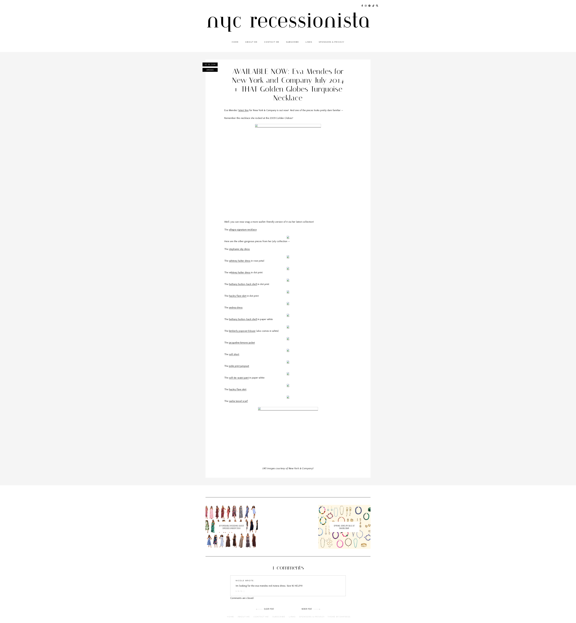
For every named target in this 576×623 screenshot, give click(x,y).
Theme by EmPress (339, 617)
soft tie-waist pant (239, 377)
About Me (251, 42)
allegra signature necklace (243, 229)
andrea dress (236, 307)
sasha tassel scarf (238, 401)
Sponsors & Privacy (331, 42)
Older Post (269, 609)
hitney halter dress (240, 272)
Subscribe (292, 42)
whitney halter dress (239, 260)
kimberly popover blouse (242, 331)
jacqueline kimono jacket (242, 342)
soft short (234, 354)
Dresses (210, 70)
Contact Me (271, 42)
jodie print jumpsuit (239, 366)
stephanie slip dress (239, 249)
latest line (243, 110)
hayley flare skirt (237, 296)
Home (235, 42)
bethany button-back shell (243, 284)
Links (309, 42)
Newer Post (307, 609)
